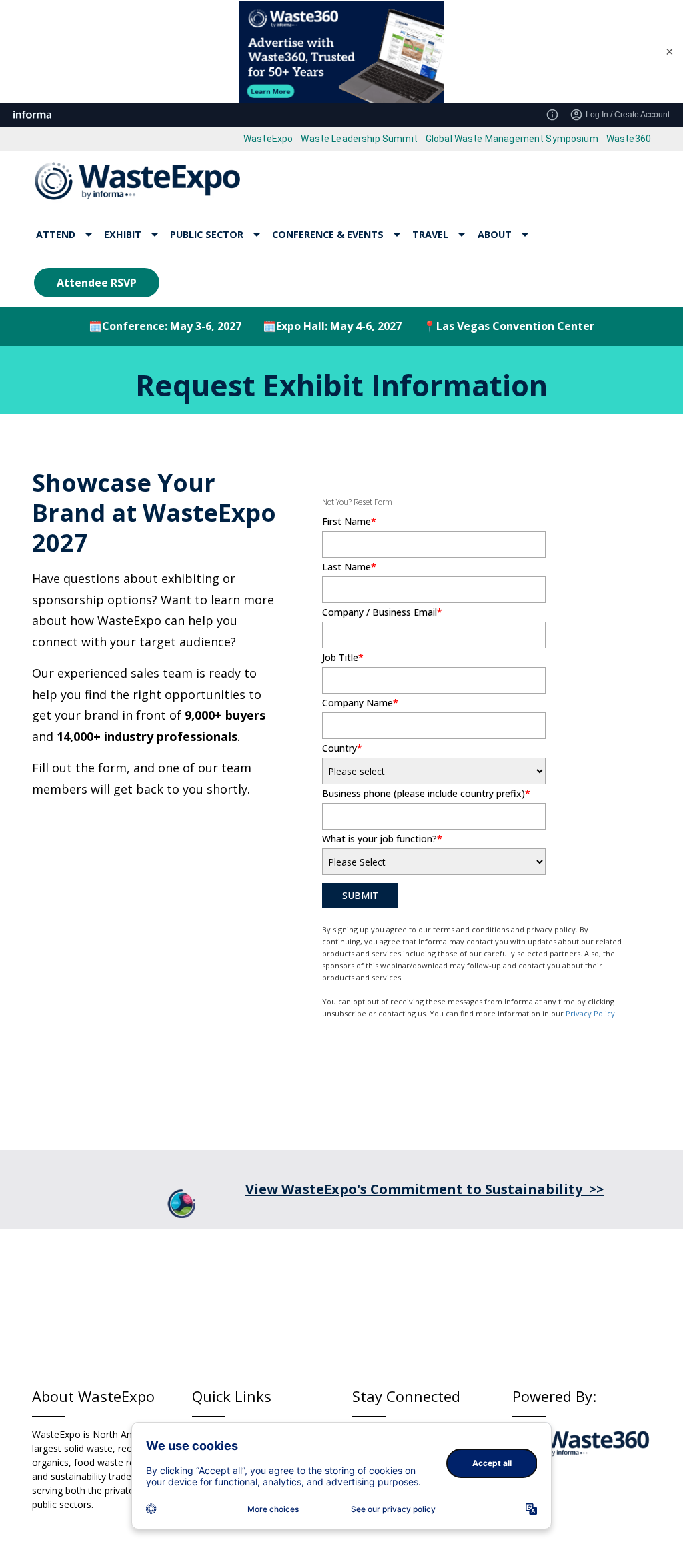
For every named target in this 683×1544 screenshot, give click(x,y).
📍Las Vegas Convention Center (508, 326)
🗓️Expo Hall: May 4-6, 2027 (332, 326)
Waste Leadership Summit (359, 138)
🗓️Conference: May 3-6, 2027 (165, 326)
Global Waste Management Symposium (512, 138)
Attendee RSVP (97, 282)
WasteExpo (268, 138)
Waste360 (628, 138)
